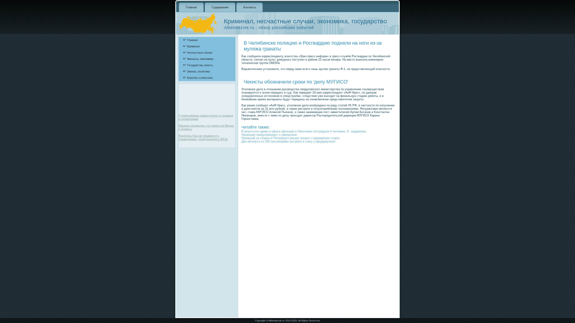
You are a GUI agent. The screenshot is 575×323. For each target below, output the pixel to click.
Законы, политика (198, 71)
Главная (191, 7)
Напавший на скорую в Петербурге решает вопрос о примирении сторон (290, 138)
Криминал (193, 46)
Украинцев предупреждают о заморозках (269, 134)
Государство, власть (200, 65)
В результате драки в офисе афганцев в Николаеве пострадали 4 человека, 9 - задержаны (303, 131)
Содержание (220, 7)
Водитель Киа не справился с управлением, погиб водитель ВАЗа (203, 137)
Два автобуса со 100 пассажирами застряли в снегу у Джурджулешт (288, 141)
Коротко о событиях (200, 77)
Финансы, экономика (200, 59)
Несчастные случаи (199, 52)
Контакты (249, 7)
